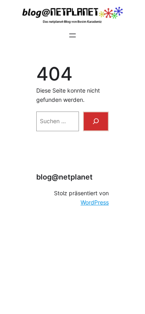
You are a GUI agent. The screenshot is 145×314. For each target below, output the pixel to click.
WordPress (95, 202)
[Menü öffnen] (72, 35)
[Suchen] (96, 122)
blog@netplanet (64, 177)
